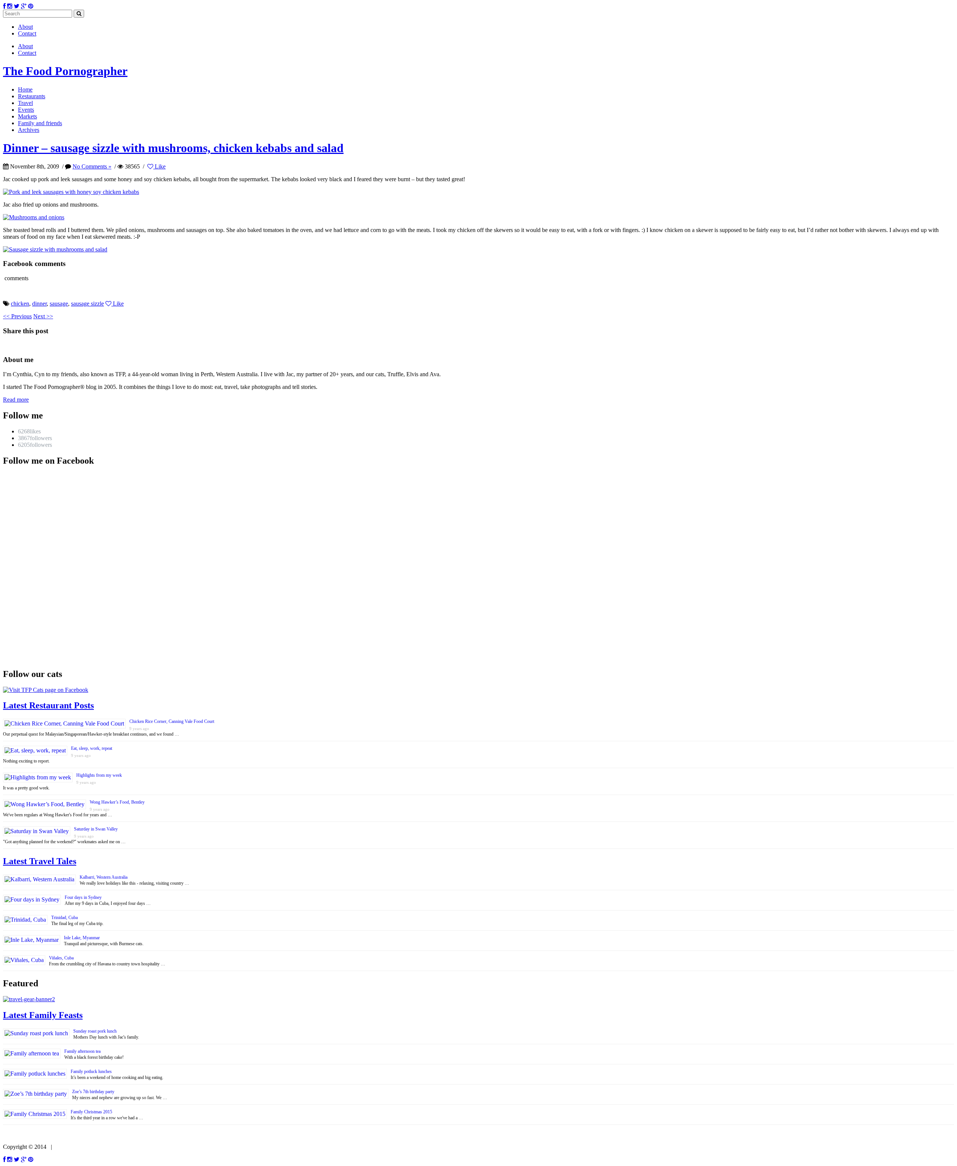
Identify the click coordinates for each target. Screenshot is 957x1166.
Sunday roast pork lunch (95, 1031)
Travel (25, 103)
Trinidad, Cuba (64, 917)
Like (159, 166)
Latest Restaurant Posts (48, 705)
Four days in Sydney (83, 897)
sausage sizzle (87, 303)
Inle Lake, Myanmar (82, 937)
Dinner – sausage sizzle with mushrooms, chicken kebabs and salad (173, 148)
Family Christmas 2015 (91, 1111)
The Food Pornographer (65, 71)
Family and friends (40, 123)
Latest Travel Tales (39, 861)
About (25, 27)
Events (26, 109)
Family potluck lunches (91, 1071)
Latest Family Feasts (43, 1015)
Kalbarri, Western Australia (103, 877)
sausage (59, 303)
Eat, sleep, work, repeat (91, 748)
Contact (27, 33)
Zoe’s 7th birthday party (93, 1091)
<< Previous (17, 316)
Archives (28, 130)
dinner (39, 303)
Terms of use (70, 1147)
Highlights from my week (99, 775)
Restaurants (31, 96)
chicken (20, 303)
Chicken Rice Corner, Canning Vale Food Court (171, 721)
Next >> (43, 316)
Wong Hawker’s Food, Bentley (117, 802)
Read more (16, 399)
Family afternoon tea (82, 1051)
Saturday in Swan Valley (96, 829)
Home (25, 89)
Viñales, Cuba (61, 958)
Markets (27, 116)
